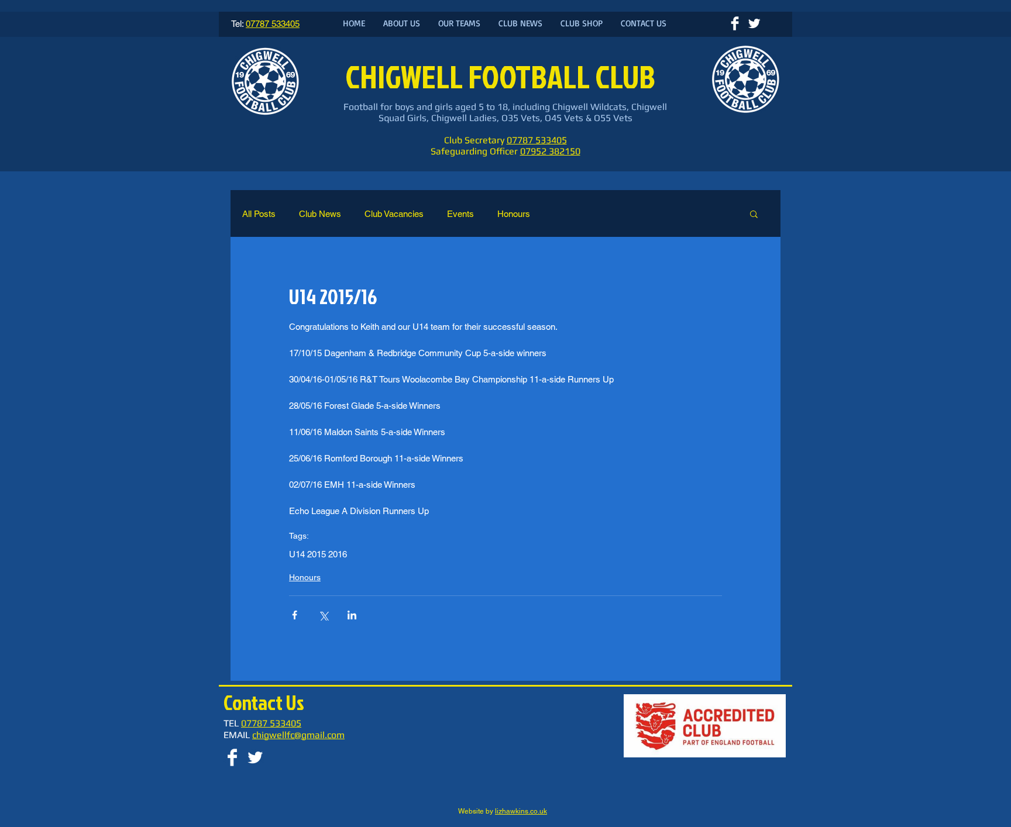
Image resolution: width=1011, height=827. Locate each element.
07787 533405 (537, 140)
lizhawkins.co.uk (521, 811)
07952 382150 (550, 151)
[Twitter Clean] (754, 23)
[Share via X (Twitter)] (323, 615)
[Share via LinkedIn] (351, 615)
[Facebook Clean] (735, 23)
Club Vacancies (394, 214)
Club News (320, 214)
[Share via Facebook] (294, 615)
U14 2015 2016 (318, 554)
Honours (513, 214)
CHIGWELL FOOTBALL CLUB (503, 76)
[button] (753, 213)
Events (460, 214)
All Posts (259, 214)
